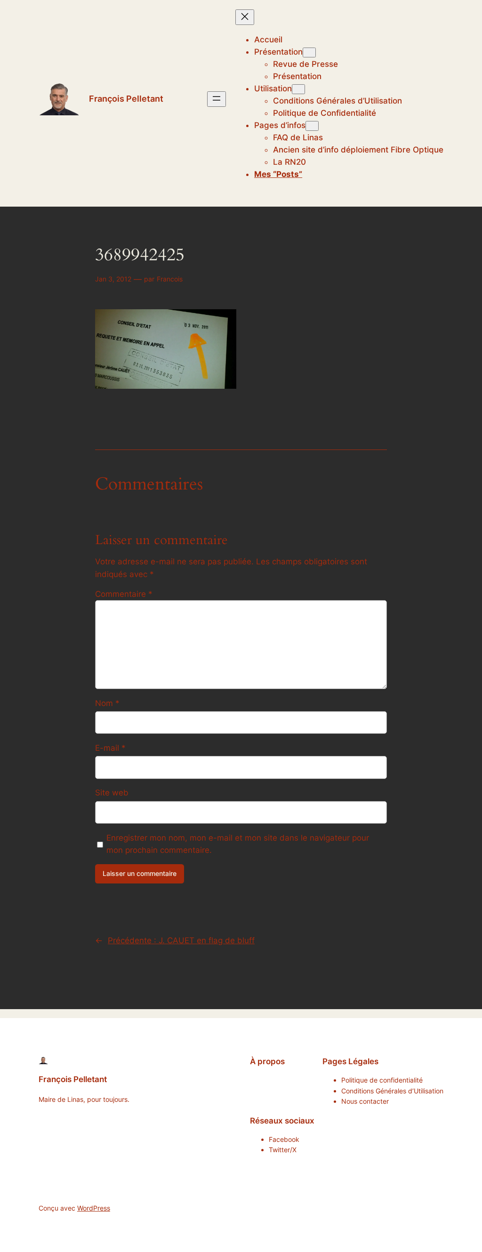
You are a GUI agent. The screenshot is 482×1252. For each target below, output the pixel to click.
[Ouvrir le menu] (216, 99)
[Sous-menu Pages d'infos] (312, 126)
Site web (112, 792)
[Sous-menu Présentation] (309, 52)
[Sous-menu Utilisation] (298, 89)
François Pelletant (126, 99)
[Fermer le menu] (244, 17)
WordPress (93, 1208)
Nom (107, 703)
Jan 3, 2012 (113, 279)
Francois (170, 279)
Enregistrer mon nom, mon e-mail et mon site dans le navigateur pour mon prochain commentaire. (237, 844)
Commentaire (124, 594)
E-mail (110, 748)
